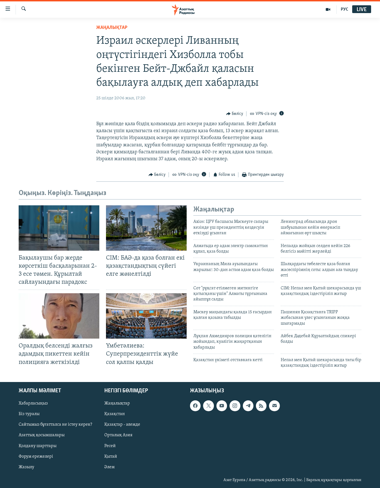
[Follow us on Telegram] (248, 405)
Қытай (110, 456)
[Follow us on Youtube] (221, 405)
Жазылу (26, 467)
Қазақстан (114, 414)
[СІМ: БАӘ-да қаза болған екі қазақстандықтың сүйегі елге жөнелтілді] (146, 228)
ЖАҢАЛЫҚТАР (111, 27)
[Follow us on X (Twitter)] (208, 405)
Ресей (110, 445)
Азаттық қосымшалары (42, 435)
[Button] (234, 113)
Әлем (109, 467)
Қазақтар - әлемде (122, 424)
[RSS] (261, 405)
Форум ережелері (36, 456)
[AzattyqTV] (328, 9)
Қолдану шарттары (37, 445)
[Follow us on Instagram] (235, 405)
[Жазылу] (274, 405)
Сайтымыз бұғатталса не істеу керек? (55, 424)
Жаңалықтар (117, 403)
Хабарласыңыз (33, 403)
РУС (344, 9)
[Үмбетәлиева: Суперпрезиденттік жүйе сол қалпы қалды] (146, 316)
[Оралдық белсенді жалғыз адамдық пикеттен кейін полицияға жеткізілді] (59, 316)
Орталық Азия (118, 435)
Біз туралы (29, 414)
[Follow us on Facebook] (195, 405)
